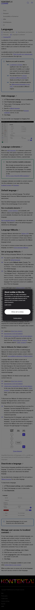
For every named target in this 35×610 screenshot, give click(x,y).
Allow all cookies (17, 312)
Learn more (8, 305)
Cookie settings (17, 318)
